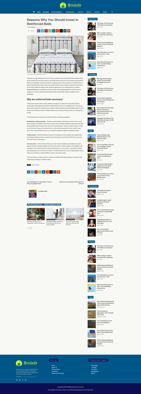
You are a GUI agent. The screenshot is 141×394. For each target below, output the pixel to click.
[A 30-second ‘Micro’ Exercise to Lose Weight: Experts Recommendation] (92, 148)
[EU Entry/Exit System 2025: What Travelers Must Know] (92, 334)
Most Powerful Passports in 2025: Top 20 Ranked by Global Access (105, 63)
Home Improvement (36, 16)
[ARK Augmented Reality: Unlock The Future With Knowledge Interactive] (92, 82)
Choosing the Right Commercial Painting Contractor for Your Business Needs (54, 223)
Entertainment (56, 12)
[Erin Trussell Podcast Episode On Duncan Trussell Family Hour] (92, 213)
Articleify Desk (31, 27)
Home (28, 16)
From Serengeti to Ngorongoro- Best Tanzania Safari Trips (105, 312)
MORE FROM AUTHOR (52, 204)
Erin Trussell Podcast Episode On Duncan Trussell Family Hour (105, 211)
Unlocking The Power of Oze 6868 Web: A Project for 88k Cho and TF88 (105, 120)
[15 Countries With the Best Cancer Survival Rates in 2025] (92, 158)
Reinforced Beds (35, 165)
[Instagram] (16, 380)
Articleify (81, 387)
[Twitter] (42, 30)
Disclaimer (55, 371)
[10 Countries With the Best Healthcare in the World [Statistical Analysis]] (92, 167)
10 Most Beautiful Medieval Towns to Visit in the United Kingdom (105, 44)
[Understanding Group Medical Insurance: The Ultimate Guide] (92, 138)
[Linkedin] (53, 30)
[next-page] (31, 228)
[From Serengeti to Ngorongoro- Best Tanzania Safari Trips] (92, 314)
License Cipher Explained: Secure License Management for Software (105, 99)
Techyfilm (94, 369)
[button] (112, 12)
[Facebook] (38, 30)
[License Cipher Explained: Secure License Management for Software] (92, 101)
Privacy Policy (56, 369)
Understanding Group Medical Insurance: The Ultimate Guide (104, 136)
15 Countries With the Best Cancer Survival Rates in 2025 (104, 156)
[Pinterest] (46, 30)
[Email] (61, 30)
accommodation (31, 128)
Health (80, 12)
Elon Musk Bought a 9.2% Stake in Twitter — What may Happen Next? (40, 182)
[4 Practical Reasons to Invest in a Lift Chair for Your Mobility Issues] (92, 177)
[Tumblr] (65, 30)
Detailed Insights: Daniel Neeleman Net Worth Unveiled (104, 202)
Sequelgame (94, 371)
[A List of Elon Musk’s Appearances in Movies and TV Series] (92, 232)
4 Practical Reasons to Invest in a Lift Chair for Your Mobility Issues (105, 175)
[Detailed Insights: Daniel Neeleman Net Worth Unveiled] (92, 203)
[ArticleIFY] (70, 5)
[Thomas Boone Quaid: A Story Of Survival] (92, 194)
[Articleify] (26, 363)
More (105, 12)
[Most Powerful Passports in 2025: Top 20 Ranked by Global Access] (92, 65)
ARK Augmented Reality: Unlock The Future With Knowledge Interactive (104, 80)
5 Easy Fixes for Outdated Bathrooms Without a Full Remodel (72, 223)
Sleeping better (31, 144)
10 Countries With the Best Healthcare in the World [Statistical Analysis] (105, 165)
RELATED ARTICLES (35, 204)
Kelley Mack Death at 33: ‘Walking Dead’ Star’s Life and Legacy (104, 221)
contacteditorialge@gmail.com (29, 376)
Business (46, 12)
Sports (97, 12)
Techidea (94, 367)
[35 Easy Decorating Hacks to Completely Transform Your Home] (36, 214)
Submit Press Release (58, 373)
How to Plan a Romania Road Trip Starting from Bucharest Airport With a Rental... (105, 303)
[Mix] (68, 30)
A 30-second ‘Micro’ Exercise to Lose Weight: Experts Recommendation (105, 146)
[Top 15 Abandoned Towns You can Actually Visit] (92, 324)
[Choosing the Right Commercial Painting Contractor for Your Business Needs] (55, 214)
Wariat (93, 373)
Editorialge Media (88, 390)
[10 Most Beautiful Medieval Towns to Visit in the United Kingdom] (92, 46)
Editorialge (94, 365)
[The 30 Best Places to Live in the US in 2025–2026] (92, 55)
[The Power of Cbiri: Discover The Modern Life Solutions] (92, 26)
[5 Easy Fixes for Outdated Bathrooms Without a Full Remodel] (75, 214)
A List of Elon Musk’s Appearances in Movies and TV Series (105, 231)
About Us (54, 367)
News (39, 12)
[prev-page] (28, 228)
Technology (70, 12)
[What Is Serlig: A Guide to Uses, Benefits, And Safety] (92, 36)
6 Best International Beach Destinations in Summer (71, 182)
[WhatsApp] (50, 30)
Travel (88, 12)
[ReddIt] (57, 30)
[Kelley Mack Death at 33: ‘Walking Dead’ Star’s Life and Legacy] (92, 223)
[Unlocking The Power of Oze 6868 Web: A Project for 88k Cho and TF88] (92, 121)
